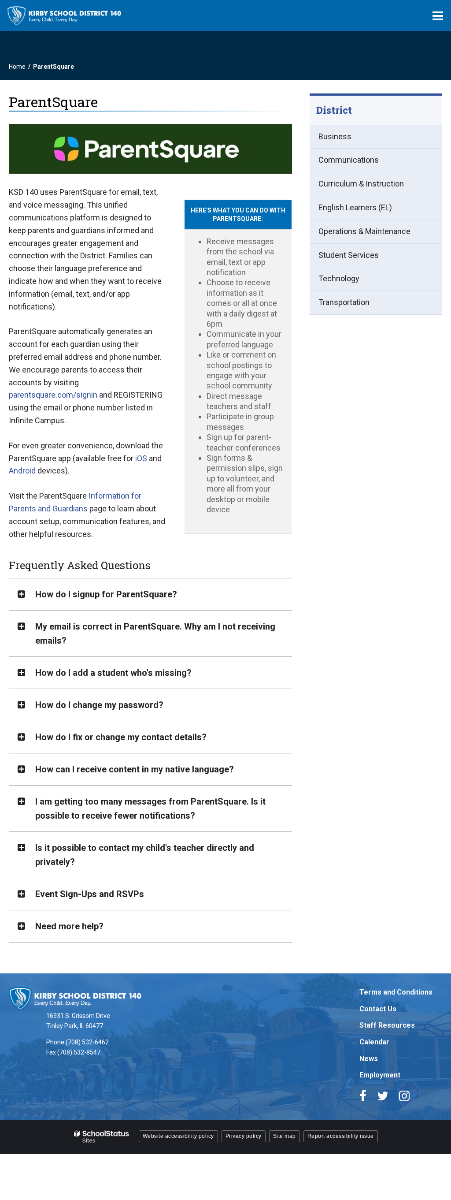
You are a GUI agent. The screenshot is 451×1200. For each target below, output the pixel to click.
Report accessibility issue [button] (340, 1136)
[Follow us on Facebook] (362, 1096)
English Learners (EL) (355, 207)
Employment (379, 1075)
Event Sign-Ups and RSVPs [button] (89, 894)
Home (17, 66)
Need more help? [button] (69, 926)
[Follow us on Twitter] (382, 1096)
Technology (338, 278)
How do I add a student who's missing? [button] (113, 672)
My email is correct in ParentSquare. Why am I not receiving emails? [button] (155, 633)
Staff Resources (387, 1025)
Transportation (344, 302)
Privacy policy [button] (244, 1136)
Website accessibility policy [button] (178, 1136)
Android (22, 470)
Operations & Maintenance (364, 231)
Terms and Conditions (396, 992)
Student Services (348, 255)
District (334, 110)
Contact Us (377, 1009)
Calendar (374, 1042)
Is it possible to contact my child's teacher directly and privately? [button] (144, 854)
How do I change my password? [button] (99, 705)
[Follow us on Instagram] (404, 1096)
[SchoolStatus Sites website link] (102, 1136)
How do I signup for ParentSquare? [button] (106, 594)
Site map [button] (284, 1136)
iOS (141, 458)
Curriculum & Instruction (361, 183)
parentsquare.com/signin (53, 394)
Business (334, 136)
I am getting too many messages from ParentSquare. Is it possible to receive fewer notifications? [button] (150, 808)
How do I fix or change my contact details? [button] (121, 737)
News (368, 1059)
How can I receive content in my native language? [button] (134, 769)
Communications (348, 159)
